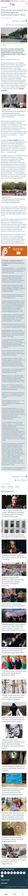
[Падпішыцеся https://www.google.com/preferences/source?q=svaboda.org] (2, 873)
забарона (19, 408)
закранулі (11, 375)
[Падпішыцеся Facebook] (5, 873)
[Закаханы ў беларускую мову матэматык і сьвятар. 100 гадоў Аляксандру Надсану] (14, 829)
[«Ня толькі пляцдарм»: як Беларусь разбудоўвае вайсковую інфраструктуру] (14, 851)
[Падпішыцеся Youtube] (11, 873)
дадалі (14, 438)
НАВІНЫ (6, 894)
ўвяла (12, 358)
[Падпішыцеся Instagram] (21, 873)
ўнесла (13, 467)
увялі (5, 352)
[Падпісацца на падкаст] (14, 873)
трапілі (20, 289)
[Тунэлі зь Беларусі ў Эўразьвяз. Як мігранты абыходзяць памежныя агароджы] (14, 758)
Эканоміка (4, 7)
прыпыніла (8, 394)
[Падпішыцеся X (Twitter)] (8, 873)
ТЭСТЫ (14, 894)
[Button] (16, 21)
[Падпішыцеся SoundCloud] (18, 873)
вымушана (20, 319)
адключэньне (19, 400)
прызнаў (16, 268)
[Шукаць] (23, 894)
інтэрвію (4, 277)
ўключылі (13, 423)
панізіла (9, 386)
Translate (22, 1)
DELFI (18, 59)
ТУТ (18, 253)
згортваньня (11, 341)
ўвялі (23, 294)
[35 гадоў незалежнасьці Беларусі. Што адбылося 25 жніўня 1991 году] (14, 526)
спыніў (11, 369)
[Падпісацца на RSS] (2, 876)
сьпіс (22, 451)
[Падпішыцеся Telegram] (24, 873)
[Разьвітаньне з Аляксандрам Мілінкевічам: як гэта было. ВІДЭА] (14, 595)
